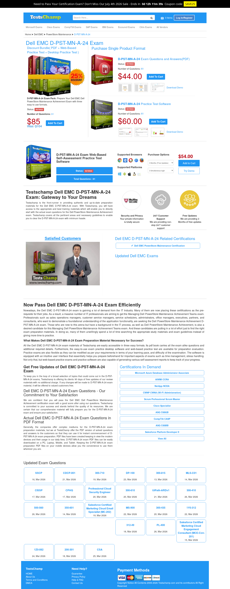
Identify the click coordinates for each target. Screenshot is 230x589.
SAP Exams (91, 27)
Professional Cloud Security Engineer (99, 490)
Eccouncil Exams (126, 27)
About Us (30, 576)
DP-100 (130, 473)
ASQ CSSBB (162, 425)
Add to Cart (189, 163)
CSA (99, 549)
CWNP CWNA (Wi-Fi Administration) (162, 392)
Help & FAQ (77, 579)
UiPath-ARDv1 (160, 490)
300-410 (191, 490)
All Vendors (162, 27)
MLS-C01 (191, 473)
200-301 (69, 549)
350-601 (69, 507)
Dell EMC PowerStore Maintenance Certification (159, 245)
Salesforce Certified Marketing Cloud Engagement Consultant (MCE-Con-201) (191, 529)
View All (162, 438)
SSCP (38, 473)
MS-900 (130, 507)
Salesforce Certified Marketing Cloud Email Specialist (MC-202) (99, 508)
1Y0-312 (191, 507)
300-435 (160, 507)
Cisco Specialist (162, 405)
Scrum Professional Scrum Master (162, 399)
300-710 (99, 473)
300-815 (160, 473)
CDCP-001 (69, 473)
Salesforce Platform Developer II (162, 431)
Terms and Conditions (37, 579)
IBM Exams (107, 27)
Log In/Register (184, 17)
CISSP (39, 490)
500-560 (38, 507)
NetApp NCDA (162, 386)
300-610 (130, 490)
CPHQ (69, 490)
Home (28, 34)
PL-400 (161, 525)
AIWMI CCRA (162, 379)
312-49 (130, 525)
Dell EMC (38, 34)
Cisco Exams (53, 27)
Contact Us (77, 582)
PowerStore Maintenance (58, 34)
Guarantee (77, 573)
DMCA (29, 582)
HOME (29, 573)
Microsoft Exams (34, 27)
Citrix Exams (146, 27)
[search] (151, 17)
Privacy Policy (78, 576)
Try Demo (189, 171)
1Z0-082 (38, 549)
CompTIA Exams (72, 27)
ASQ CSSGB (162, 412)
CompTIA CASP (162, 418)
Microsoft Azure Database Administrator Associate (162, 372)
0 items (168, 17)
